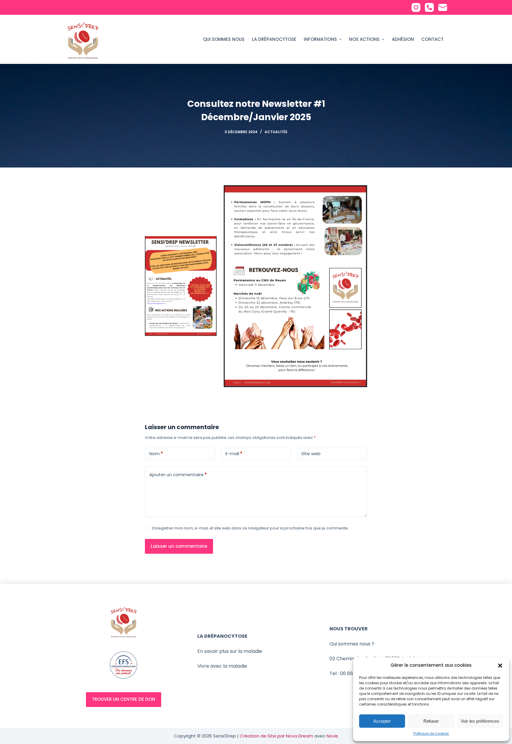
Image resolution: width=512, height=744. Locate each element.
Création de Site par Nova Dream (276, 736)
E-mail (233, 453)
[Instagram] (416, 7)
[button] (500, 666)
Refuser (431, 721)
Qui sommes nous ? (351, 643)
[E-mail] (442, 7)
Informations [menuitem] (320, 39)
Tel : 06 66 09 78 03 (351, 673)
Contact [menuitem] (432, 39)
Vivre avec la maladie (222, 666)
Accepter (382, 721)
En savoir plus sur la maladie (229, 651)
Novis (332, 736)
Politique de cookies (431, 733)
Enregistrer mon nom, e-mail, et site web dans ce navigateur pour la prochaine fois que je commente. (250, 528)
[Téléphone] (429, 7)
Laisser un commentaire (179, 546)
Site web (311, 453)
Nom (156, 453)
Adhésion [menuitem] (403, 39)
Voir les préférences (480, 721)
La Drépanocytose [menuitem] (274, 39)
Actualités (276, 131)
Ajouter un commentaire (178, 474)
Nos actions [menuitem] (364, 39)
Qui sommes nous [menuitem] (223, 39)
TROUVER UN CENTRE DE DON (123, 699)
